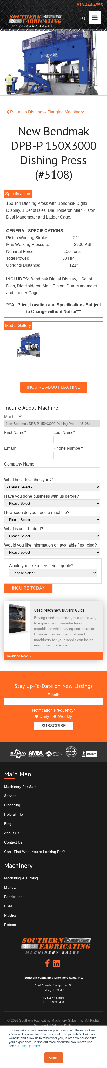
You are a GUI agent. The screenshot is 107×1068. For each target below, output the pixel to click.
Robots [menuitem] (10, 924)
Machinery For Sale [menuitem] (20, 786)
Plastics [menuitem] (10, 915)
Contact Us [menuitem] (13, 842)
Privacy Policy (30, 1045)
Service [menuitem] (10, 796)
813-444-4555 (90, 5)
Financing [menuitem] (12, 805)
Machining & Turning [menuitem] (21, 878)
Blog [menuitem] (7, 824)
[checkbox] (53, 717)
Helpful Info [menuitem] (13, 814)
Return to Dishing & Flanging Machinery (46, 112)
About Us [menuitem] (11, 833)
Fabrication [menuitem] (13, 897)
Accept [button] (53, 1057)
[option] (53, 346)
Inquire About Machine (53, 387)
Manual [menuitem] (10, 887)
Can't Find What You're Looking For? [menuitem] (34, 851)
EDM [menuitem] (8, 906)
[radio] (42, 717)
